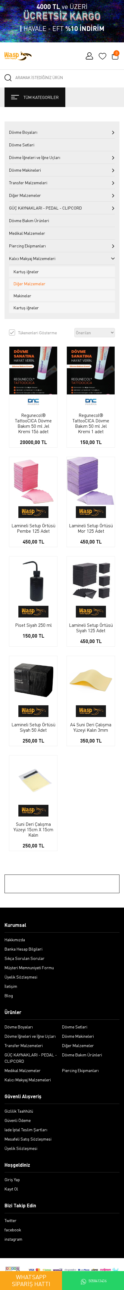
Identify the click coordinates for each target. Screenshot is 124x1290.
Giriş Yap (12, 1179)
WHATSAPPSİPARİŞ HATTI (31, 1280)
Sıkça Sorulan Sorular (25, 958)
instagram (13, 1239)
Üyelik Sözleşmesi (21, 976)
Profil (89, 56)
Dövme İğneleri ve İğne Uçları (34, 157)
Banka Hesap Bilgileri (23, 948)
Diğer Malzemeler (25, 195)
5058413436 (97, 1281)
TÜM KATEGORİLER (41, 97)
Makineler (22, 295)
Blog (9, 995)
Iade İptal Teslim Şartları (26, 1129)
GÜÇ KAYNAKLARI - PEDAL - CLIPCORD (45, 207)
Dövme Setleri (21, 144)
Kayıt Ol (11, 1188)
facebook (13, 1229)
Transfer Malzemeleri (28, 182)
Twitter (11, 1220)
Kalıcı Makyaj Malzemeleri (32, 258)
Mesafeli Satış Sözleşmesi (28, 1138)
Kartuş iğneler (26, 271)
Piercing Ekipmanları (27, 245)
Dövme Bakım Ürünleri (29, 220)
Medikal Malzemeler (27, 233)
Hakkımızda (15, 939)
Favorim (102, 56)
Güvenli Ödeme (18, 1120)
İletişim (11, 986)
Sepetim (116, 53)
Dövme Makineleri (25, 170)
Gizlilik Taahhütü (19, 1111)
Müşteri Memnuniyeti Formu (29, 967)
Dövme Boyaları (23, 132)
